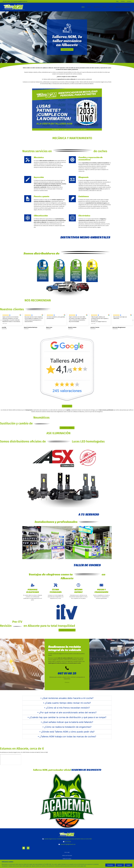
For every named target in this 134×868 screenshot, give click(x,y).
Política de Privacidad (67, 855)
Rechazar (120, 865)
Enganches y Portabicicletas (123, 7)
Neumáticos (97, 7)
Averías (89, 7)
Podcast (123, 1)
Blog (117, 1)
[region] (67, 864)
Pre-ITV (111, 7)
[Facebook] (23, 848)
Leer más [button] (71, 323)
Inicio (83, 7)
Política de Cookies (67, 858)
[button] (133, 320)
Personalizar (110, 865)
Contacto (129, 1)
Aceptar (128, 865)
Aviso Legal (67, 852)
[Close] (132, 861)
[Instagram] (28, 848)
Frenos (104, 7)
